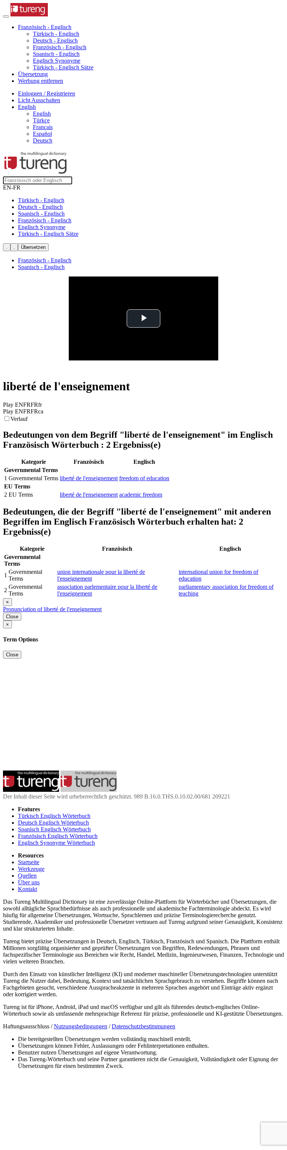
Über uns (29, 882)
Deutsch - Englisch (55, 40)
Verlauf (19, 419)
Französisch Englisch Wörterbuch (58, 836)
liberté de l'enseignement (89, 478)
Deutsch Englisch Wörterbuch (53, 822)
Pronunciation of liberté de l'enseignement (52, 609)
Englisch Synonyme (56, 60)
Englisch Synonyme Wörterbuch (56, 843)
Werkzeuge (31, 869)
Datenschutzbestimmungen (143, 1026)
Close (12, 616)
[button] (44, 27)
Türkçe (41, 120)
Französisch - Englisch (59, 47)
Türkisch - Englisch (56, 34)
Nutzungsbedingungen (80, 1026)
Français (43, 127)
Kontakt (27, 889)
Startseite (28, 862)
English (42, 113)
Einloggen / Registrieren (46, 93)
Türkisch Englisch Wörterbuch (54, 816)
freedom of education (144, 478)
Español (42, 134)
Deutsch (42, 140)
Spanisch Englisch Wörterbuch (54, 829)
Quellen (27, 875)
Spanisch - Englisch (56, 54)
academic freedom (140, 494)
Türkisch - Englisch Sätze (63, 67)
